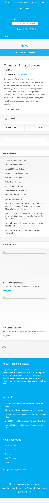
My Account (25, 8)
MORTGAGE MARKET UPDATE (16, 195)
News (24, 75)
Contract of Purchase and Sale (16, 173)
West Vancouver (10, 458)
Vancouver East (10, 450)
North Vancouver (11, 454)
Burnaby (7, 462)
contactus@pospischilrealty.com (31, 2)
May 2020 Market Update (14, 178)
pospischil (10, 119)
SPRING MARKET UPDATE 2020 (16, 190)
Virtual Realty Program (13, 182)
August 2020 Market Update (15, 160)
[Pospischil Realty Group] (24, 20)
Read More (37, 287)
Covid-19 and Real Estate (14, 186)
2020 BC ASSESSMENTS (14, 199)
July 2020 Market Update (14, 165)
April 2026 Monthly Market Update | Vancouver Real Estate (25, 421)
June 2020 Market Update (14, 169)
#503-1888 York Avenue (13, 283)
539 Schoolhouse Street (13, 328)
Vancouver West (10, 446)
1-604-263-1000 (26, 28)
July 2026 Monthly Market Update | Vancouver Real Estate (25, 410)
